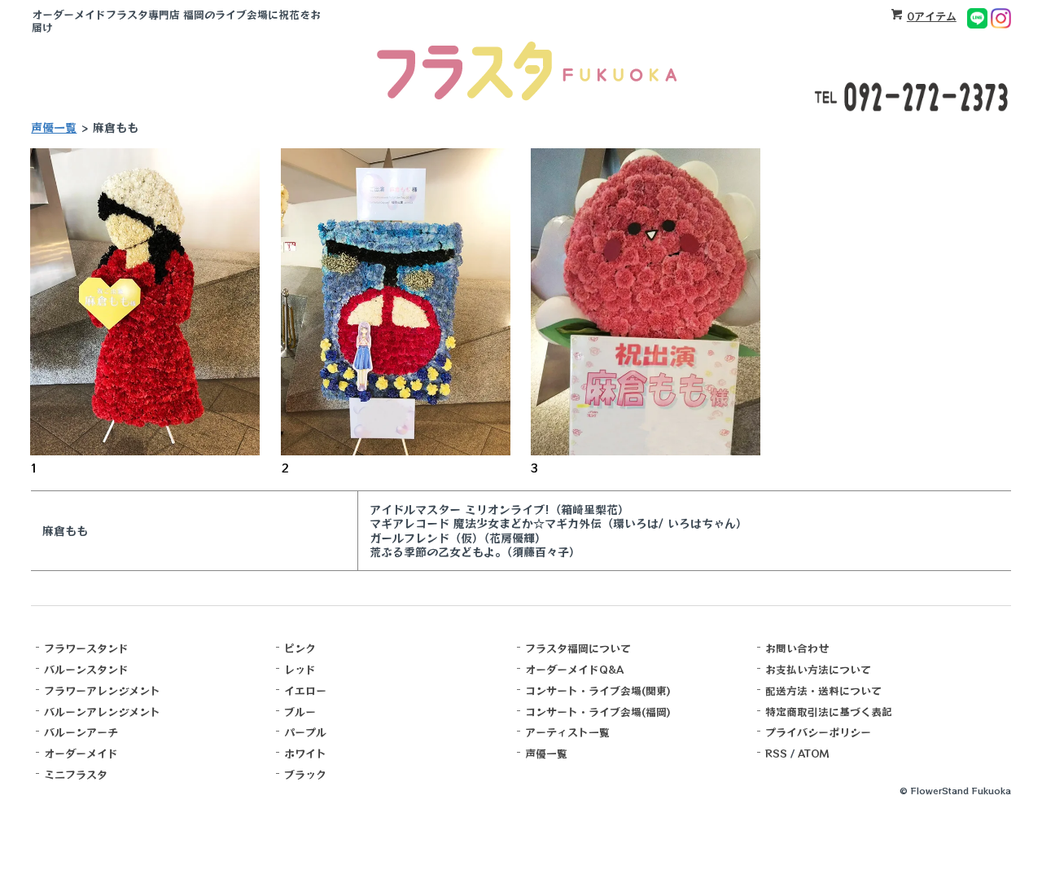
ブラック (305, 774)
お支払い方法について (818, 669)
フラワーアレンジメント (102, 690)
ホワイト (305, 753)
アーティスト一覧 (567, 732)
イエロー (305, 690)
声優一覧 (54, 127)
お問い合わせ (797, 648)
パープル (305, 732)
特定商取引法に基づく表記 (828, 711)
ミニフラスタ (75, 774)
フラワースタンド (86, 648)
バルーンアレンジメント (102, 711)
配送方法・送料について (823, 690)
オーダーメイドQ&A (574, 669)
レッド (300, 669)
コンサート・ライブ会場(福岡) (598, 711)
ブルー (300, 711)
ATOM (814, 753)
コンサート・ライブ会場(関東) (598, 690)
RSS (776, 753)
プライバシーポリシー (818, 732)
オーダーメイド (81, 753)
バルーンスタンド (86, 669)
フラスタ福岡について (578, 648)
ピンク (300, 648)
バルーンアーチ (81, 732)
